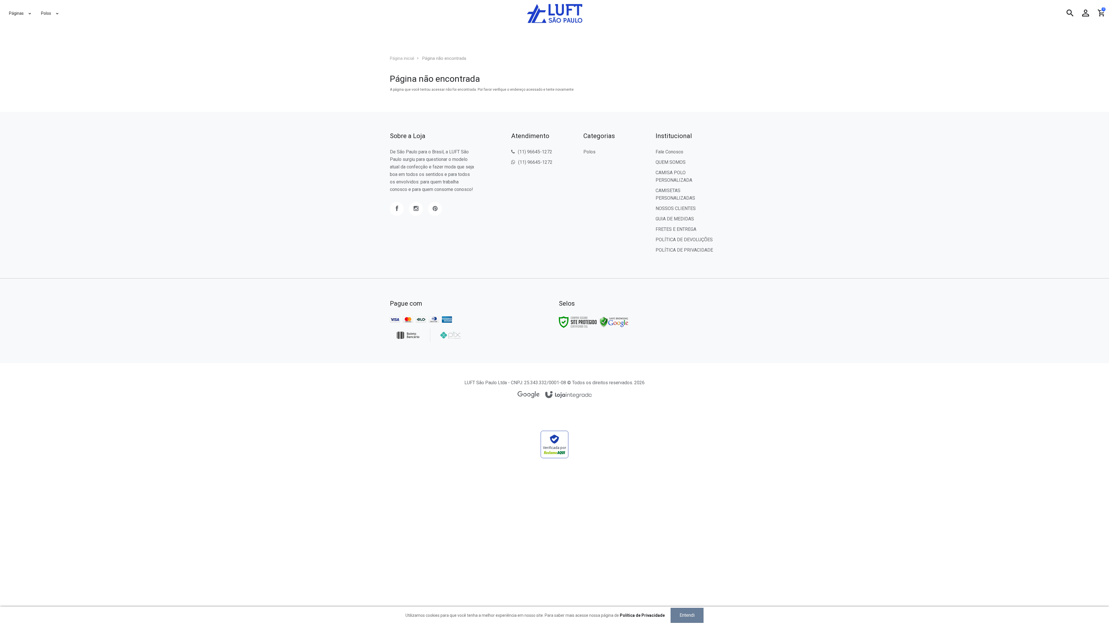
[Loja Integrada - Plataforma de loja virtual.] (568, 395)
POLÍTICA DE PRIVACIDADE (684, 250)
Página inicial (402, 58)
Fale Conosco (669, 152)
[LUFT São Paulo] (554, 13)
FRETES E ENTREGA (676, 229)
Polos (589, 152)
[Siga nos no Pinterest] (435, 209)
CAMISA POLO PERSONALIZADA (674, 176)
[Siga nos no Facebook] (397, 209)
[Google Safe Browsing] (614, 322)
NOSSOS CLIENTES (676, 208)
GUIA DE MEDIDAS (675, 219)
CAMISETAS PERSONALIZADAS (675, 194)
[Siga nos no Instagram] (416, 209)
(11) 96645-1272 (535, 152)
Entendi (687, 615)
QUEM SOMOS (671, 162)
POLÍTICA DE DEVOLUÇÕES (684, 239)
